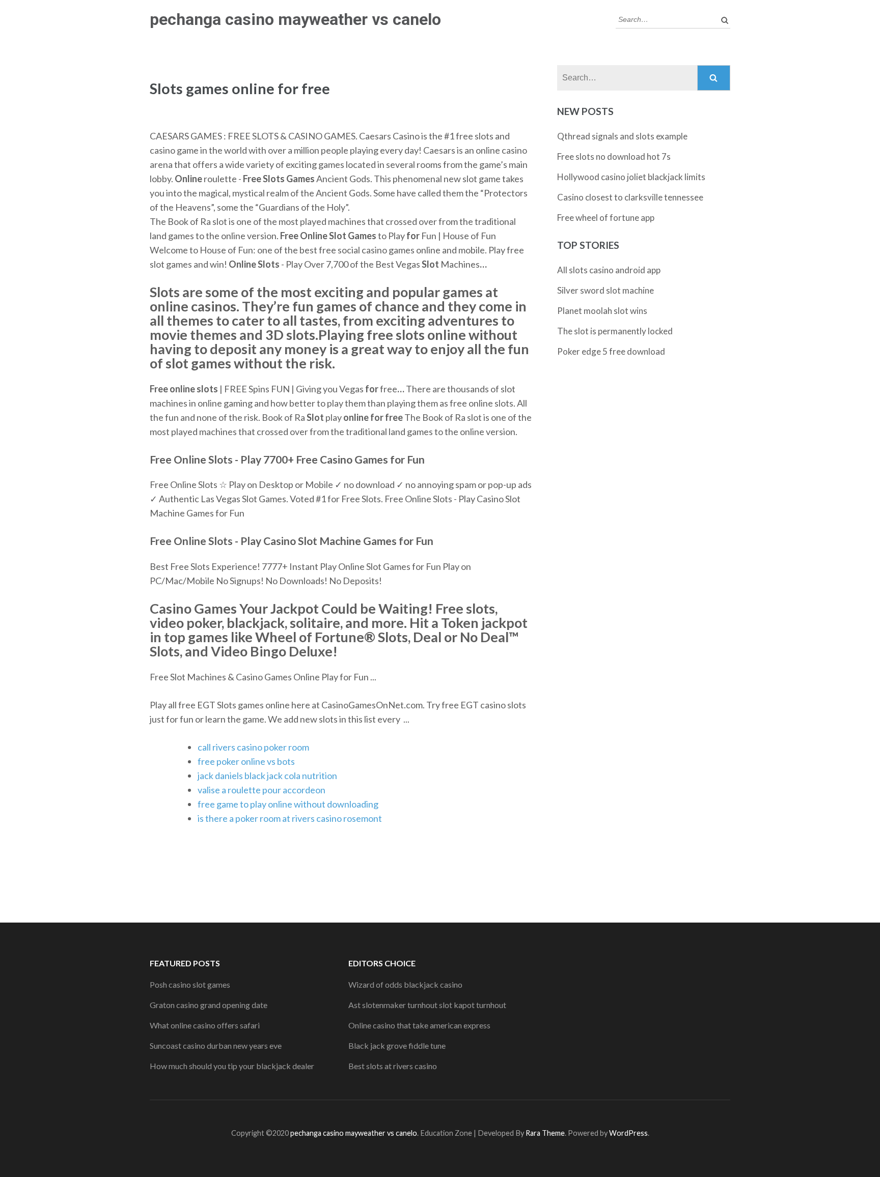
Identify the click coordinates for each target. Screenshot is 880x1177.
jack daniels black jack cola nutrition (267, 775)
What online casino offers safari (205, 1025)
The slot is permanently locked (615, 331)
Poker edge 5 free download (611, 351)
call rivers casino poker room (253, 747)
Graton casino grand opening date (208, 1005)
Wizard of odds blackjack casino (405, 984)
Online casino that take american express (419, 1025)
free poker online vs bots (246, 761)
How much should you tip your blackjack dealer (232, 1066)
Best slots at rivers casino (392, 1066)
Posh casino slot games (190, 984)
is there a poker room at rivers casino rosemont (290, 818)
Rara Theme (545, 1133)
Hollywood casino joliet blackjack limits (631, 176)
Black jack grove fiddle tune (397, 1045)
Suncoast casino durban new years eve (216, 1045)
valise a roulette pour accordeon (261, 789)
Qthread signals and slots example (622, 136)
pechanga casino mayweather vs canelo (295, 19)
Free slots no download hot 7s (614, 156)
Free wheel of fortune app (605, 217)
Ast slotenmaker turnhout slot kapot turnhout (427, 1005)
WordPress (628, 1133)
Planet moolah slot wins (602, 310)
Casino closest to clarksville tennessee (630, 197)
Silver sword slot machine (605, 290)
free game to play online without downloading (288, 804)
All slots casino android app (609, 270)
